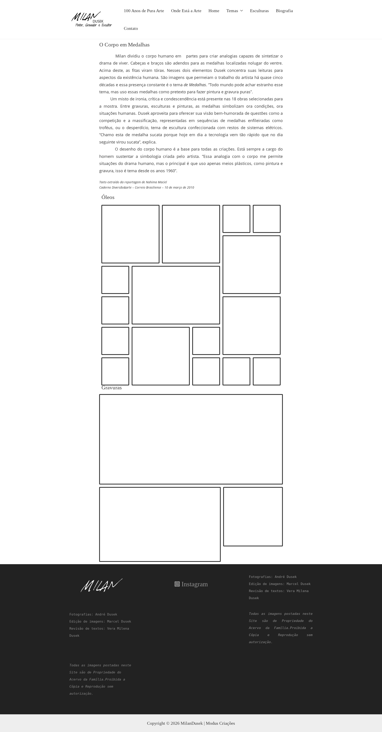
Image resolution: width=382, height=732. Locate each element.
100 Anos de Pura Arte (144, 10)
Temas (232, 10)
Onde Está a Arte (186, 10)
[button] (130, 234)
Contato (131, 28)
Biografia (284, 10)
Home (213, 10)
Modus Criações (220, 723)
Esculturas (259, 10)
